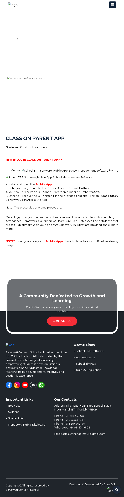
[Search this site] (117, 490)
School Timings (86, 363)
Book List (14, 405)
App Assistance (31, 38)
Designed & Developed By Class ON (92, 484)
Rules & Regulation (88, 370)
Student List (16, 418)
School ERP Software (90, 351)
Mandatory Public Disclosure (27, 424)
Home (11, 38)
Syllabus (13, 412)
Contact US (62, 321)
